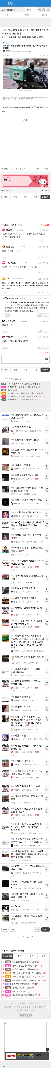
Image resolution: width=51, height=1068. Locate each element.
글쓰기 (48, 9)
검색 (37, 929)
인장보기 (9, 190)
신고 (13, 169)
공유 (38, 169)
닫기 (47, 1050)
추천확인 (5, 169)
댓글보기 (45, 370)
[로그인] (42, 3)
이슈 (43, 956)
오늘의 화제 (7, 956)
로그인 (13, 1003)
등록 (46, 359)
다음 (35, 197)
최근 (5, 929)
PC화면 (22, 1003)
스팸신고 (21, 169)
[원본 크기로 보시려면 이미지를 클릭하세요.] (25, 71)
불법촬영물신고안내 (25, 1010)
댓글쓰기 (45, 197)
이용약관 (9, 1007)
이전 (25, 197)
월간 (31, 956)
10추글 (45, 15)
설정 (39, 1003)
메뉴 (3, 190)
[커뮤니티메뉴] (3, 3)
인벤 (10, 3)
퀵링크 (31, 1003)
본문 (15, 197)
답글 (5, 241)
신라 (5, 37)
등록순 (13, 225)
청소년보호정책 (39, 1007)
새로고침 (46, 225)
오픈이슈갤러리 (8, 10)
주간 (19, 956)
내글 (6, 15)
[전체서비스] (47, 3)
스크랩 (45, 169)
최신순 (20, 225)
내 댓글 (26, 15)
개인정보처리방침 (22, 1007)
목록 (6, 197)
